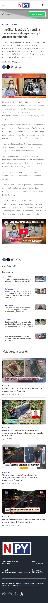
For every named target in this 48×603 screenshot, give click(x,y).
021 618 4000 (37, 562)
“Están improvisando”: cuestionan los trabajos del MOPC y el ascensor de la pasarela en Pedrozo (20, 477)
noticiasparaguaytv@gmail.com (16, 571)
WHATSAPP (37, 14)
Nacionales (15, 24)
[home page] (24, 5)
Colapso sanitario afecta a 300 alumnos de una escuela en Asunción (22, 389)
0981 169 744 (10, 562)
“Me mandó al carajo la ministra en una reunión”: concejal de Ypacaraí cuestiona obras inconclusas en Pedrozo (18, 294)
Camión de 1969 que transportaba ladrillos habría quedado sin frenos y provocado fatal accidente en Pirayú (19, 324)
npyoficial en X (9, 266)
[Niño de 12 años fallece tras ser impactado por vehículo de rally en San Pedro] (40, 336)
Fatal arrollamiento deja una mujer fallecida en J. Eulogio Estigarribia (18, 280)
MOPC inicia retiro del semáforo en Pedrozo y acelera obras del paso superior (23, 520)
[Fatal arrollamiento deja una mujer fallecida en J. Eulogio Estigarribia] (40, 279)
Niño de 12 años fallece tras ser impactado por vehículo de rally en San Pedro (18, 338)
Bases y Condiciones (26, 585)
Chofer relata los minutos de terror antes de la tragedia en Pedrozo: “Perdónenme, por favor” (18, 310)
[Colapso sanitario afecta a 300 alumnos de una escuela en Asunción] (24, 370)
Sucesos (8, 277)
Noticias (5, 24)
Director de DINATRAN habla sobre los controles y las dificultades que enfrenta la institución (22, 433)
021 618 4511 (37, 571)
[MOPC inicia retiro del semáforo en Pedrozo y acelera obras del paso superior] (24, 501)
